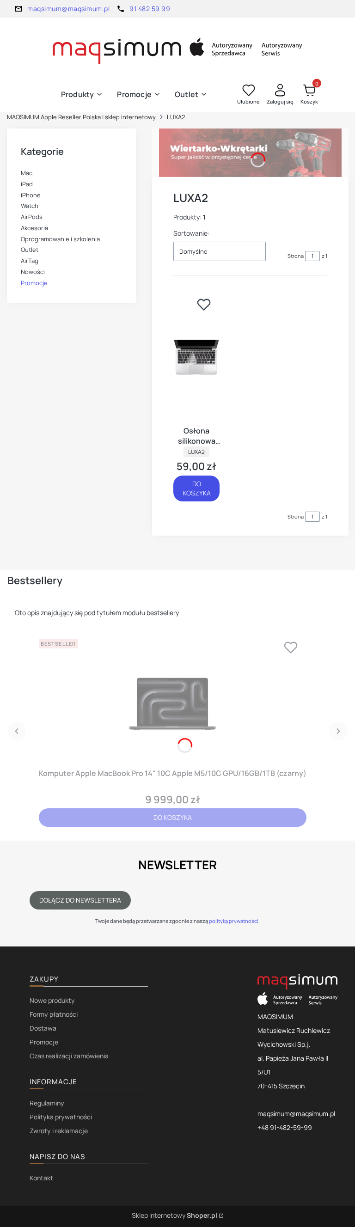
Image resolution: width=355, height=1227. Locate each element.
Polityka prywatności (61, 1116)
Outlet (29, 249)
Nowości (33, 272)
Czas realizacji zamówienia (69, 1055)
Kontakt (41, 1177)
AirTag (29, 260)
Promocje (34, 283)
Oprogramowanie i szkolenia (60, 239)
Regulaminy (47, 1103)
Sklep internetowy (174, 1215)
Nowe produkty (52, 1000)
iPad (27, 184)
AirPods (32, 217)
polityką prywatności (233, 920)
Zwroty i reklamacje (59, 1130)
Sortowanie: (191, 233)
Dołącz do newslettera (80, 900)
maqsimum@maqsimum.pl (68, 8)
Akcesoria (34, 228)
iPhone (31, 195)
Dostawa (43, 1028)
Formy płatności (54, 1014)
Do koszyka (197, 488)
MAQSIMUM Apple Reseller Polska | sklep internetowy (81, 117)
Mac (26, 173)
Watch (29, 205)
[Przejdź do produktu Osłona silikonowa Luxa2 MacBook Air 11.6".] (196, 357)
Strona (296, 255)
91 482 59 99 (149, 8)
